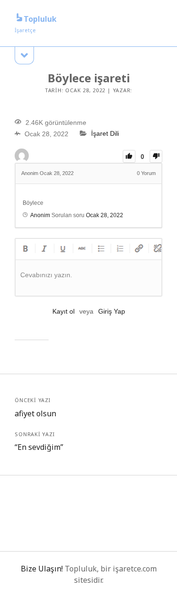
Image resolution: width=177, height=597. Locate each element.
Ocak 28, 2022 (104, 215)
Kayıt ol (63, 311)
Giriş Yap (111, 311)
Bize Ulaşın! (42, 568)
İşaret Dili (105, 134)
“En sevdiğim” (39, 447)
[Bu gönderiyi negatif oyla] (156, 156)
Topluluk (40, 19)
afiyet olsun (35, 413)
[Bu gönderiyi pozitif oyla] (129, 156)
